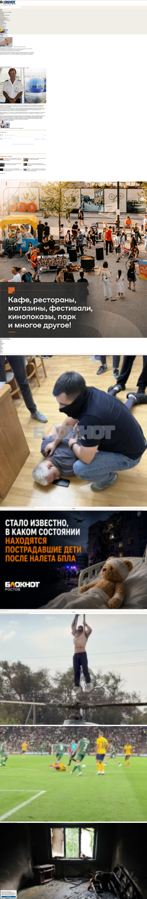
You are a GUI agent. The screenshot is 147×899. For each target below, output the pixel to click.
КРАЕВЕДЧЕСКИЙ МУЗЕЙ (4, 15)
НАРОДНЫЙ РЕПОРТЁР (4, 18)
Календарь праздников (4, 35)
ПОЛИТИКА (2, 22)
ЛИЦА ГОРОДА (2, 17)
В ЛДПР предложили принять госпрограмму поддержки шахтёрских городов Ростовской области (64, 609)
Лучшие (5, 138)
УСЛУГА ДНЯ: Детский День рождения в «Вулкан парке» (10, 50)
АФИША (1, 11)
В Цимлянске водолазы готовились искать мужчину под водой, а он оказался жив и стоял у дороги (15, 613)
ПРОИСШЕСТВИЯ (3, 23)
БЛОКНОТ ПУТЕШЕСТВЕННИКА (6, 12)
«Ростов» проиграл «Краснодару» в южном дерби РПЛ (9, 822)
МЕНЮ (1, 9)
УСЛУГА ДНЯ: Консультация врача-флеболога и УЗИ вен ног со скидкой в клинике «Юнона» (16, 48)
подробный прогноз (3, 339)
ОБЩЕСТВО (2, 21)
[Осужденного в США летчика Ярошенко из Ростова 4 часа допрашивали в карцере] (23, 124)
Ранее (10, 138)
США (22, 128)
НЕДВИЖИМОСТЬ (3, 19)
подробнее (9, 339)
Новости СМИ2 (2, 173)
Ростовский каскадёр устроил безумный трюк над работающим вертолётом (12, 725)
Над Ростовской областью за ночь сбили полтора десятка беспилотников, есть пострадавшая (117, 609)
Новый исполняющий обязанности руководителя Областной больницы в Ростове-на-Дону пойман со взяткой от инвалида (17, 507)
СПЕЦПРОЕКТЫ (3, 24)
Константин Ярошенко (10, 128)
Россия (15, 128)
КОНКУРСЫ (2, 14)
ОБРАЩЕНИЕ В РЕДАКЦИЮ (5, 20)
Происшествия (2, 66)
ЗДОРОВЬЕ (2, 13)
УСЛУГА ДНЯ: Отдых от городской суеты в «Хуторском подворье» (11, 49)
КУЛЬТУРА (2, 16)
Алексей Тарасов (3, 128)
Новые (1, 138)
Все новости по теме (3, 47)
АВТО (1, 10)
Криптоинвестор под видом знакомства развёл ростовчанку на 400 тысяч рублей (90, 609)
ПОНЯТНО (8, 896)
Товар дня (2, 36)
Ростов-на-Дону (19, 128)
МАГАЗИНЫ (5, 33)
